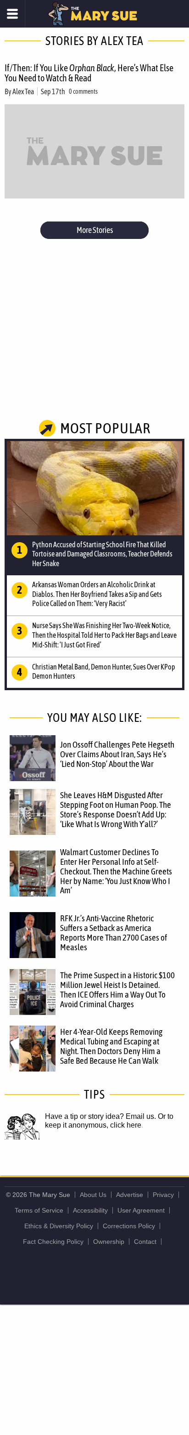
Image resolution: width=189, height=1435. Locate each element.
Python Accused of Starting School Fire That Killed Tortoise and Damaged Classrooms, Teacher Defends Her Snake (102, 554)
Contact (145, 1241)
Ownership (108, 1241)
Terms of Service (39, 1210)
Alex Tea (23, 91)
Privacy (163, 1194)
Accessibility (90, 1210)
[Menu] (12, 14)
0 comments (83, 91)
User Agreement (141, 1210)
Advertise (129, 1194)
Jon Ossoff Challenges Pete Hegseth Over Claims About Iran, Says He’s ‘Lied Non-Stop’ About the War (117, 754)
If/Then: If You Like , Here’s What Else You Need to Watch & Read (89, 72)
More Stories (95, 230)
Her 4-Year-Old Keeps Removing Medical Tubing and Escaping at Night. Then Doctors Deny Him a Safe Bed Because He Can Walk (111, 1046)
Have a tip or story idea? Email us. (100, 1116)
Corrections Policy (129, 1226)
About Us (93, 1194)
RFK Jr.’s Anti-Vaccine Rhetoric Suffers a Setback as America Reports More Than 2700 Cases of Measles (113, 932)
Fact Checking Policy (53, 1241)
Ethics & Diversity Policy (58, 1226)
